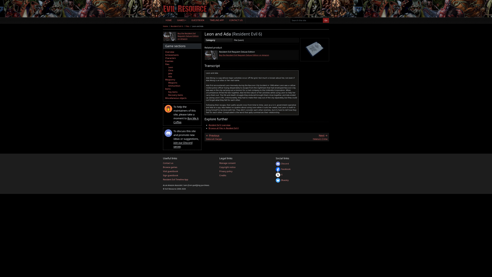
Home (169, 20)
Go (326, 20)
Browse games (170, 167)
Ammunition (174, 85)
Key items (173, 92)
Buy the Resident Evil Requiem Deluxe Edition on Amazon (188, 36)
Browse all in (224, 128)
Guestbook (197, 20)
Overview (169, 52)
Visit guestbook (170, 171)
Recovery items (175, 95)
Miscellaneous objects (176, 98)
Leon (170, 67)
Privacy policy (225, 171)
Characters (170, 58)
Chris (170, 70)
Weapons (172, 82)
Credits (222, 175)
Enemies (169, 61)
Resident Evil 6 (177, 26)
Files (187, 26)
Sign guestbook (170, 175)
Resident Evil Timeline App (175, 179)
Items (168, 88)
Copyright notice (227, 167)
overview (219, 125)
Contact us (236, 20)
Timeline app (217, 20)
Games (181, 20)
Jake (170, 73)
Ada (170, 76)
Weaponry (170, 79)
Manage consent (227, 163)
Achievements (172, 55)
